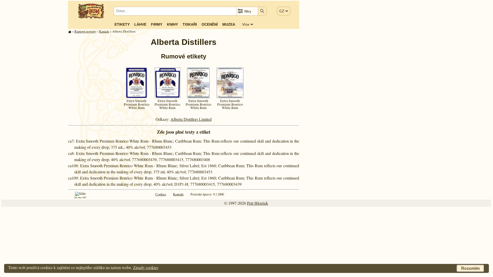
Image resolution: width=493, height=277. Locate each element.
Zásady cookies (145, 267)
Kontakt (178, 194)
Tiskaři (190, 24)
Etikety (122, 24)
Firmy (156, 24)
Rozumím (470, 268)
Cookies (160, 194)
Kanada (104, 31)
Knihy (172, 24)
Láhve (140, 24)
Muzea (228, 24)
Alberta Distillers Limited (191, 119)
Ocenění (210, 24)
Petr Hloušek (257, 203)
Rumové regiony (85, 31)
